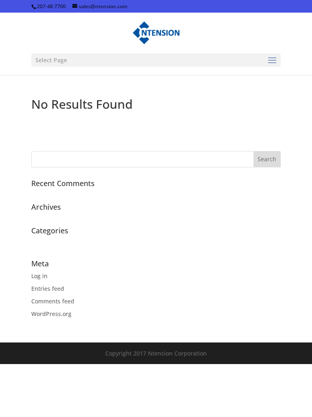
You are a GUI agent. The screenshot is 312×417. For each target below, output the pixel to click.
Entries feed (47, 288)
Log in (39, 276)
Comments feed (52, 301)
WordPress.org (51, 314)
